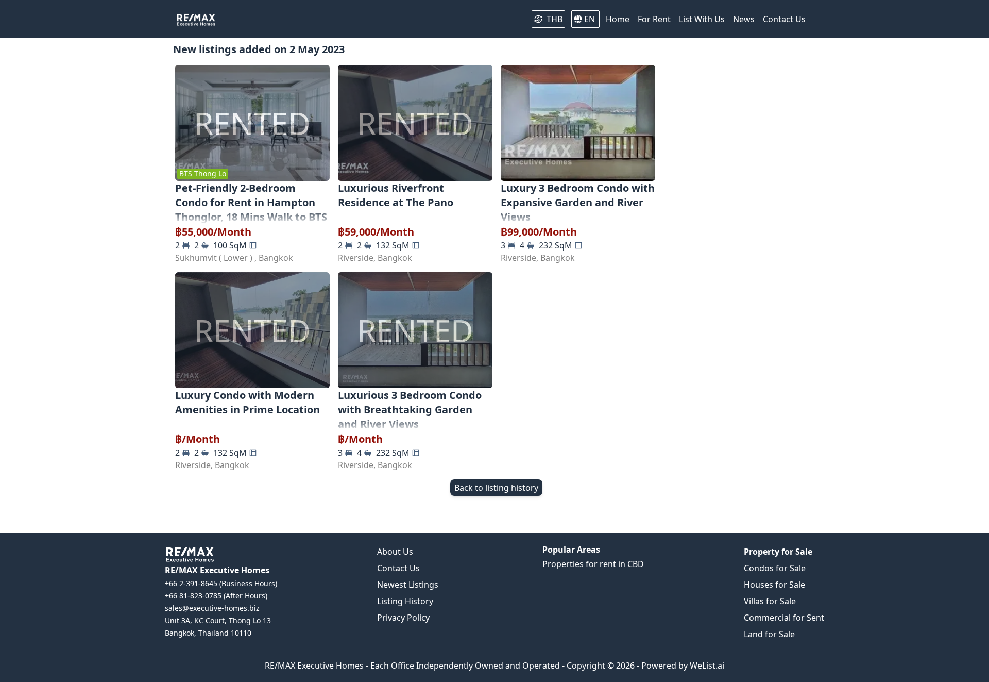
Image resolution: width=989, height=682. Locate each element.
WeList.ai (707, 665)
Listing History (405, 601)
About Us (395, 551)
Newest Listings (407, 584)
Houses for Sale (774, 584)
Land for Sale (769, 634)
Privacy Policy (403, 617)
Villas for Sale (770, 601)
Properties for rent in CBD (593, 564)
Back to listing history (496, 487)
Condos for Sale (775, 568)
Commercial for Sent (784, 617)
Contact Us (398, 568)
